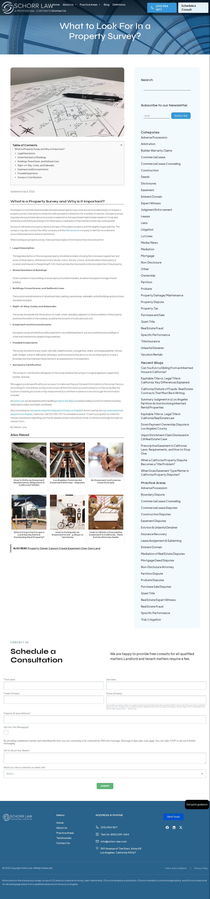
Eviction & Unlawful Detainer (159, 527)
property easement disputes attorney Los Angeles (57, 410)
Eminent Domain (151, 196)
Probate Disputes (152, 580)
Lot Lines (147, 236)
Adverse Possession (154, 137)
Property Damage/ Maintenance (162, 295)
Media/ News (149, 242)
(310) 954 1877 (162, 7)
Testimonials (63, 838)
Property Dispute (152, 302)
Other (145, 269)
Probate (146, 288)
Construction (150, 170)
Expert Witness (151, 203)
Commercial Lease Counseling (160, 163)
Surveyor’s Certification (30, 177)
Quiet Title (148, 321)
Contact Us (59, 10)
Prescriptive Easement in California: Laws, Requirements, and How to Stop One (165, 449)
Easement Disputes (153, 521)
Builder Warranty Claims (156, 150)
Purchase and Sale (152, 315)
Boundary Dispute (153, 494)
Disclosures (148, 183)
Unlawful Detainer (152, 348)
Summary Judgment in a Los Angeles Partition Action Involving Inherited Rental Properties (164, 403)
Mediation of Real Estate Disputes (163, 553)
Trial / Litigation (151, 619)
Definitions (119, 4)
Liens (144, 223)
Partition (146, 282)
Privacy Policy (201, 868)
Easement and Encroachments (33, 169)
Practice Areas (88, 4)
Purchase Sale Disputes (156, 586)
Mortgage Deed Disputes (157, 560)
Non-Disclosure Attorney (157, 567)
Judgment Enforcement (156, 209)
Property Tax (149, 308)
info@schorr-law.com (114, 841)
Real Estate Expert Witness (158, 600)
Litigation (147, 229)
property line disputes (66, 400)
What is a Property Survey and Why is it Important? (40, 149)
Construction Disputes (156, 514)
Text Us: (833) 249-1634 (115, 834)
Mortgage (147, 255)
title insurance (72, 230)
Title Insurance (150, 341)
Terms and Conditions (176, 868)
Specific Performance (155, 335)
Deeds (145, 176)
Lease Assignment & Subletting (161, 540)
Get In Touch (173, 816)
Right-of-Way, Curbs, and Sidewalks (36, 165)
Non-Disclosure (151, 262)
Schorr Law (18, 400)
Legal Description (26, 153)
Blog (106, 4)
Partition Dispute (152, 573)
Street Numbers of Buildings (32, 157)
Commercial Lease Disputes (159, 507)
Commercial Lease (153, 157)
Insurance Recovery (154, 534)
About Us (68, 4)
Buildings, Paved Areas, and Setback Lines (38, 161)
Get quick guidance (197, 804)
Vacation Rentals (152, 354)
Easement (147, 190)
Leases (145, 216)
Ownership (148, 275)
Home (56, 4)
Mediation (147, 249)
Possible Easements (28, 173)
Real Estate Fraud (152, 328)
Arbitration (148, 144)
